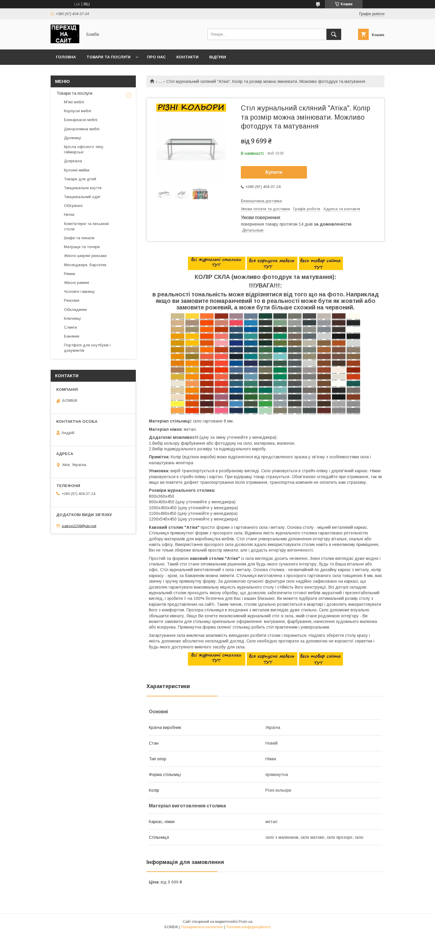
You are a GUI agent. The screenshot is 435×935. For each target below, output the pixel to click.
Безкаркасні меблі (80, 120)
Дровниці (72, 138)
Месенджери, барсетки (85, 265)
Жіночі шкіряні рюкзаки (85, 255)
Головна (66, 57)
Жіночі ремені (76, 282)
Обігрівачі (73, 205)
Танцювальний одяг (82, 197)
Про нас (156, 57)
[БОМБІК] (65, 41)
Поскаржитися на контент (202, 927)
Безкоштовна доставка (261, 201)
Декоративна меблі (81, 129)
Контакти (187, 57)
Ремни (69, 273)
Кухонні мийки (76, 170)
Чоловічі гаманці (79, 291)
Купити (273, 172)
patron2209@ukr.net (79, 525)
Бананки (71, 336)
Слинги (70, 327)
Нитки (69, 214)
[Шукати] (333, 34)
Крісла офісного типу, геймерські (84, 149)
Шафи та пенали (79, 238)
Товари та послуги (108, 57)
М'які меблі (74, 102)
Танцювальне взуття (83, 188)
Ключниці (72, 318)
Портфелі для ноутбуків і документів (87, 348)
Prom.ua (245, 922)
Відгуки (217, 57)
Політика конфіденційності (248, 927)
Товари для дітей (80, 179)
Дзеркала (73, 161)
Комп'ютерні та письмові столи (86, 226)
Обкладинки (75, 309)
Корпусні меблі (77, 111)
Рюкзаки (71, 300)
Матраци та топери (82, 247)
